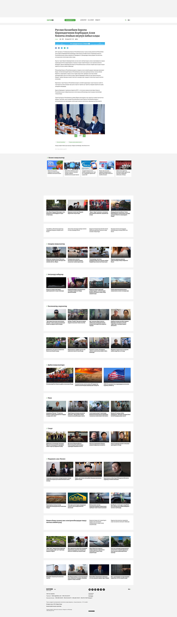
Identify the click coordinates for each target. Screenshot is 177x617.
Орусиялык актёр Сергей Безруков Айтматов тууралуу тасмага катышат (116, 478)
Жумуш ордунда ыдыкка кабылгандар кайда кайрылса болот (119, 260)
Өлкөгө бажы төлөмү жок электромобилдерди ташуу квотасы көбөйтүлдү (66, 521)
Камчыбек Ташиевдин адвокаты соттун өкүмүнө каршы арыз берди (99, 577)
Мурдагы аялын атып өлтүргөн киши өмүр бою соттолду (119, 350)
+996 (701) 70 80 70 (84, 597)
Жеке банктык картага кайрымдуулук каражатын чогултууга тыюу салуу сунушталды (97, 550)
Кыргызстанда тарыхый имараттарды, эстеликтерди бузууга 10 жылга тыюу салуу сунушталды (97, 291)
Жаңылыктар (69, 20)
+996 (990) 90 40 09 (59, 597)
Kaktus (76, 39)
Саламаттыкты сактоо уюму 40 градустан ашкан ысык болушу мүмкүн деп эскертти (87, 384)
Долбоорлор (83, 20)
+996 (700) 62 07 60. (86, 145)
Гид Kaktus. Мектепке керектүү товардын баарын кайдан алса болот (54, 230)
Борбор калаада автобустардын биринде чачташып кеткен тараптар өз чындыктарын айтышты (120, 323)
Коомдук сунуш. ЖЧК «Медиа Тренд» (54, 604)
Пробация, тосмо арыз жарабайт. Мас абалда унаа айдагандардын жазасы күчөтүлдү (120, 506)
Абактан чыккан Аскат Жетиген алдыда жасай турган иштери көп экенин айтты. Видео (55, 260)
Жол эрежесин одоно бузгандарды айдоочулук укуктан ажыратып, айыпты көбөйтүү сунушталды (77, 550)
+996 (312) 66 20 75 (66, 595)
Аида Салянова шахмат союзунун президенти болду (120, 444)
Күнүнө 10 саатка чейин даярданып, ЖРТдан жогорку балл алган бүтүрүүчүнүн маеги (120, 414)
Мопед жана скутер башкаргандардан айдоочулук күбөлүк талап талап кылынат (98, 506)
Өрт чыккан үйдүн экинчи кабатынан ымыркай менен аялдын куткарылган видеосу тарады (97, 323)
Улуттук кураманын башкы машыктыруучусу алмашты (97, 444)
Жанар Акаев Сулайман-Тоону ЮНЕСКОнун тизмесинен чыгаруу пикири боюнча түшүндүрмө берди (120, 214)
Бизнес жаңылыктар (56, 157)
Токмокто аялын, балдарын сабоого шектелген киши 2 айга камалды (98, 351)
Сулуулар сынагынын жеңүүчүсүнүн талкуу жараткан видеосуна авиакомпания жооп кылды (58, 479)
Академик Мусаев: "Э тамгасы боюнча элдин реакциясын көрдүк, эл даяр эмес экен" (56, 414)
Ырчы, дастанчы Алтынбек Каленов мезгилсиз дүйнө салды (88, 478)
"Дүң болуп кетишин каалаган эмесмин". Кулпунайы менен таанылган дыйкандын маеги (76, 414)
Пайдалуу (97, 20)
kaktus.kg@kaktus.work (56, 595)
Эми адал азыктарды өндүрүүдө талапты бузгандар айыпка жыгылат (77, 506)
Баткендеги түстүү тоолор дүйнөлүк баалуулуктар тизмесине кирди (56, 506)
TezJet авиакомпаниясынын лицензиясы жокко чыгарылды (120, 290)
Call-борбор (91, 20)
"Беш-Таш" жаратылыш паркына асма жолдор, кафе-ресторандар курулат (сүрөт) (55, 550)
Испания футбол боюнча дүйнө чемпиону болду (59, 384)
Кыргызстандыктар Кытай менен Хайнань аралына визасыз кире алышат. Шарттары (98, 230)
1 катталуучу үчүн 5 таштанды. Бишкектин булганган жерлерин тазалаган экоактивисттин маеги (98, 414)
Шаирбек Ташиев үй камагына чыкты (55, 577)
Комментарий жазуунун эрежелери (53, 606)
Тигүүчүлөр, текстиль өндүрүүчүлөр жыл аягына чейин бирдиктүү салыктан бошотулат (98, 260)
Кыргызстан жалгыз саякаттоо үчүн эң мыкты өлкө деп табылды (120, 521)
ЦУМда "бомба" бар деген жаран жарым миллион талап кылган (77, 322)
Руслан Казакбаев (61, 142)
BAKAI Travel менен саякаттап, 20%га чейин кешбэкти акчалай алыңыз (54, 172)
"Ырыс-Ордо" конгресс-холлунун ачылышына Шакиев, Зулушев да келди (98, 213)
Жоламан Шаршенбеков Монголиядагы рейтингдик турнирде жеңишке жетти (75, 445)
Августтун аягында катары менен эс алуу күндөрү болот (77, 229)
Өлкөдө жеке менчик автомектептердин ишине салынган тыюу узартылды (75, 260)
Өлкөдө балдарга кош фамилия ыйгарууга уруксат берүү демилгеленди (76, 291)
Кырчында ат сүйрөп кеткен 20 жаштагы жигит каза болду (76, 350)
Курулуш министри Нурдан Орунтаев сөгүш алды (75, 212)
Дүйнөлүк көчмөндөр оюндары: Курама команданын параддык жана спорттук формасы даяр (55, 445)
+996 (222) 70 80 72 (76, 597)
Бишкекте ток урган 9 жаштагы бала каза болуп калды (55, 350)
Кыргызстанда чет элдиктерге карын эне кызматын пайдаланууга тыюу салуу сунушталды (97, 522)
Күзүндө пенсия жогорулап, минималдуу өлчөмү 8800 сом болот (119, 230)
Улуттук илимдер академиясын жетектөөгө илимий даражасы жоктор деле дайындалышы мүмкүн (120, 550)
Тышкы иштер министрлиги (75, 142)
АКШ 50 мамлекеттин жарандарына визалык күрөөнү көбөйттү (116, 384)
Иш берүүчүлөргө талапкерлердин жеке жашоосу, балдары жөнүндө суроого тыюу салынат (77, 578)
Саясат (56, 39)
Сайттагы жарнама (50, 593)
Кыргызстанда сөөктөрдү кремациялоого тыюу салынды (55, 290)
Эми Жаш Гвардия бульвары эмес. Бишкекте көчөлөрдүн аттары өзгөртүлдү (55, 213)
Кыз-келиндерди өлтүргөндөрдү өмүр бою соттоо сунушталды (120, 577)
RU (129, 589)
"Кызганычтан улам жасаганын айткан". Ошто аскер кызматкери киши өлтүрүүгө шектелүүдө (55, 323)
